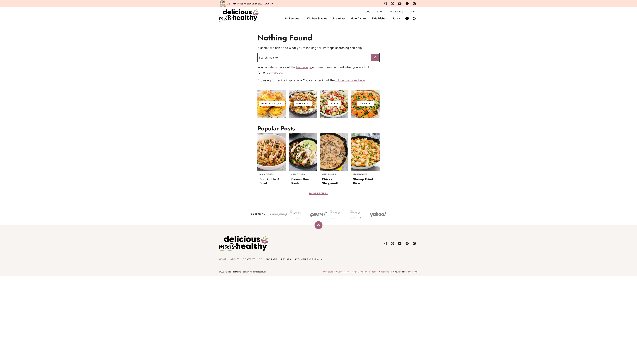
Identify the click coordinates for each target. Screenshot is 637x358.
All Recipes (292, 18)
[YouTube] (399, 3)
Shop (380, 11)
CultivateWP (412, 271)
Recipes (286, 259)
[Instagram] (385, 3)
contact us (274, 72)
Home (222, 259)
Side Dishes (379, 18)
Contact (249, 259)
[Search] (414, 18)
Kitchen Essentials (308, 259)
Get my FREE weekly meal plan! (248, 3)
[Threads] (392, 3)
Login (412, 11)
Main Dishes (358, 18)
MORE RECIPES (318, 193)
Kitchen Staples (317, 18)
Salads (396, 18)
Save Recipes (396, 11)
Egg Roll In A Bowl (269, 181)
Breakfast (339, 18)
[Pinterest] (414, 3)
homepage (304, 67)
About (368, 11)
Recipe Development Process (364, 271)
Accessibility (386, 271)
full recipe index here (350, 80)
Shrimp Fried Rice (363, 181)
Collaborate (268, 259)
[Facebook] (407, 3)
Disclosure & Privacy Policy (336, 271)
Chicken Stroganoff (330, 181)
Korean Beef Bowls (300, 181)
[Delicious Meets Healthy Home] (239, 15)
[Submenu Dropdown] (301, 18)
